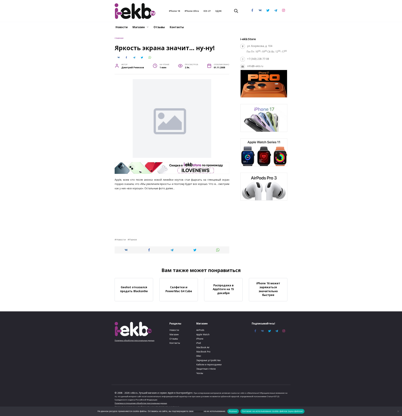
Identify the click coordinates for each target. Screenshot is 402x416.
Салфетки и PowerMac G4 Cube (178, 289)
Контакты (177, 27)
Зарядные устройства (208, 360)
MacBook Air (202, 347)
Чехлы (199, 373)
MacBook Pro (203, 351)
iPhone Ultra (192, 10)
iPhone (199, 338)
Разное (133, 239)
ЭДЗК (218, 10)
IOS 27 (207, 10)
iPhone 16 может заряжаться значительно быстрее (268, 289)
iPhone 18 (174, 10)
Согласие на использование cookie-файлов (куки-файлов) (272, 411)
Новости (121, 27)
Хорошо (233, 411)
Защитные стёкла (206, 368)
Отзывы (159, 27)
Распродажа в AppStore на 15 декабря (223, 289)
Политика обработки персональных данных (134, 340)
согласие (198, 411)
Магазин (138, 27)
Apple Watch (202, 334)
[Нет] (398, 411)
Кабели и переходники (209, 364)
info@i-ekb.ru (255, 66)
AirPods (200, 330)
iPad (198, 342)
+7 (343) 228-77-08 (258, 59)
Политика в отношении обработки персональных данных (141, 403)
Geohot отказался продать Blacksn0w (134, 289)
